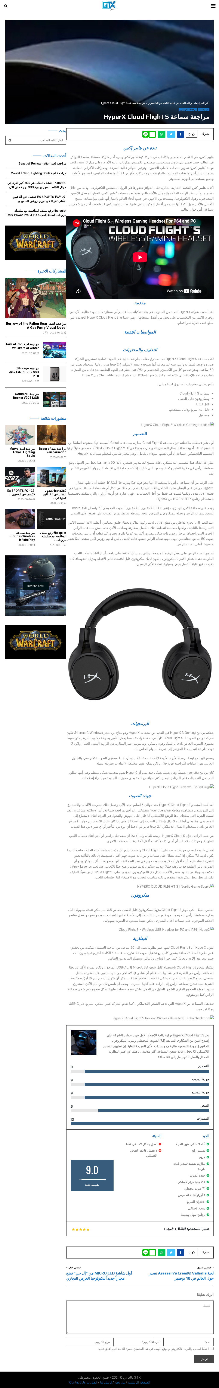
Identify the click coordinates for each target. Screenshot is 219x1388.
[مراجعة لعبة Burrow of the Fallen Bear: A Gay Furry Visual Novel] (35, 298)
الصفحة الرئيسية (139, 1382)
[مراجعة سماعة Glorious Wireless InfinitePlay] (20, 519)
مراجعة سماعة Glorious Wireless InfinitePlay (22, 536)
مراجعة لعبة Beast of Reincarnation (42, 163)
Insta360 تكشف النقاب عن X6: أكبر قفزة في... (54, 494)
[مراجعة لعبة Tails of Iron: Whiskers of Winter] (54, 350)
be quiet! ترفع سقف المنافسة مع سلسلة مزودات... (53, 536)
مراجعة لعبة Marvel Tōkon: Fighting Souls (38, 173)
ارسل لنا (106, 1382)
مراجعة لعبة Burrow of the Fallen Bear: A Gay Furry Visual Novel (36, 326)
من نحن (120, 1382)
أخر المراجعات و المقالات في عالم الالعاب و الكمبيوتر (178, 103)
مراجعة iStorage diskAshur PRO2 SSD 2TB (24, 372)
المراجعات (203, 109)
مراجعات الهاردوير (188, 109)
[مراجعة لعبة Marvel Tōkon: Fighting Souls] (20, 435)
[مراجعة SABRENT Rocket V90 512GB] (54, 399)
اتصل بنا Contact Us (83, 1382)
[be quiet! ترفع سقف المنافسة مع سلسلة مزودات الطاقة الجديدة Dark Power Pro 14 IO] (52, 519)
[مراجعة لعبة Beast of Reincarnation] (52, 435)
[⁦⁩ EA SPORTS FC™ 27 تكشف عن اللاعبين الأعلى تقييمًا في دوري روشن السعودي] (20, 477)
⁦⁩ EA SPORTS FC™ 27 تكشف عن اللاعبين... (21, 492)
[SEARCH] (10, 140)
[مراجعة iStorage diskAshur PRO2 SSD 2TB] (54, 374)
